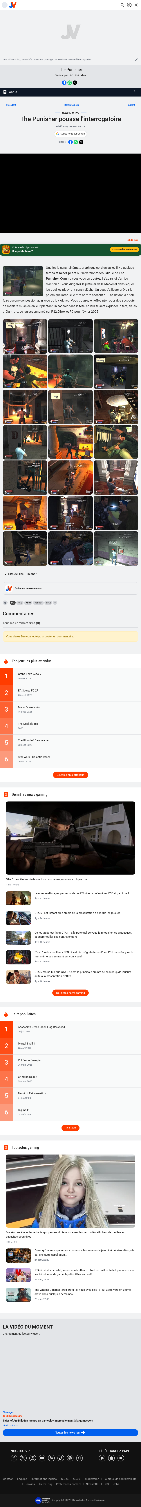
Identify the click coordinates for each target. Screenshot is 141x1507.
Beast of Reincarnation (32, 1093)
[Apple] (111, 1457)
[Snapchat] (79, 1457)
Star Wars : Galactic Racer (34, 757)
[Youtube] (42, 1457)
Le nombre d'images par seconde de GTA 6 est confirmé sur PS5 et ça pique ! (82, 893)
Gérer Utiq (45, 1484)
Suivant (131, 105)
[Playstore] (102, 1457)
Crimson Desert (27, 1076)
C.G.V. (77, 1479)
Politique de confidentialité (120, 1479)
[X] (23, 1457)
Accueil (6, 59)
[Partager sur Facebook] (64, 82)
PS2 (77, 75)
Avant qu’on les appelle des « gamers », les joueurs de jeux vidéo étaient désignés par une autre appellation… (84, 1252)
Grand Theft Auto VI (30, 674)
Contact (8, 1479)
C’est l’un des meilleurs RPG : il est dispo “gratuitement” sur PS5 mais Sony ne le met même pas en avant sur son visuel (84, 954)
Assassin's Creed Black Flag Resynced (41, 1027)
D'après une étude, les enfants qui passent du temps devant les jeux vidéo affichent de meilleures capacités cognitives (65, 1234)
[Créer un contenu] (136, 59)
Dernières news (71, 105)
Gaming (16, 59)
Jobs (116, 1484)
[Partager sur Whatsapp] (69, 82)
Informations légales (44, 1479)
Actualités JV (29, 59)
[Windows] (121, 1457)
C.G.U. (65, 1479)
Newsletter (92, 1484)
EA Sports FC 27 (28, 690)
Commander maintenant (124, 249)
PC (71, 75)
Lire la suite (9, 1425)
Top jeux (70, 1128)
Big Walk (23, 1110)
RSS (106, 1484)
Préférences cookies (69, 1484)
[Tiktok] (60, 1457)
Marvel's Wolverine (29, 707)
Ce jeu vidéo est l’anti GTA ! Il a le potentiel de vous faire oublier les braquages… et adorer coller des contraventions (84, 935)
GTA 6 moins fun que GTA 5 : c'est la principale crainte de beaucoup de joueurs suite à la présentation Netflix (83, 974)
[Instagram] (32, 1457)
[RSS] (51, 1457)
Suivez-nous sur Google (72, 133)
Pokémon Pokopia (29, 1060)
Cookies (30, 1484)
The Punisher (70, 69)
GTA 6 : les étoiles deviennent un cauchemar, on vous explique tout (47, 879)
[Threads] (70, 1457)
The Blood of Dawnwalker (33, 740)
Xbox (83, 75)
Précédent (11, 105)
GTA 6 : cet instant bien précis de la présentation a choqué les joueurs (77, 913)
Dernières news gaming (70, 993)
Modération (92, 1479)
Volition (38, 602)
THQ (48, 602)
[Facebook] (14, 1457)
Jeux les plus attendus (70, 775)
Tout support (61, 75)
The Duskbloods (28, 723)
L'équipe (22, 1479)
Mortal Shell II (26, 1043)
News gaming (44, 59)
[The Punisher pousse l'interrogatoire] (25, 336)
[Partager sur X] (75, 82)
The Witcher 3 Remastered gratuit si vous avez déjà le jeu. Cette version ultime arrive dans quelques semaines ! (83, 1292)
